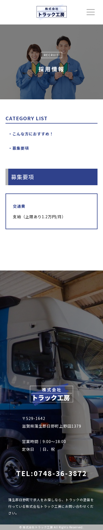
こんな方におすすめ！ (33, 133)
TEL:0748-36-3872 (51, 473)
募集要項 (20, 148)
